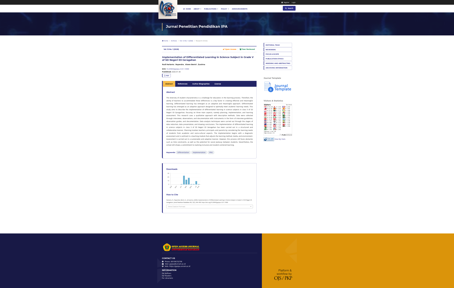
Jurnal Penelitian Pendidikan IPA (196, 26)
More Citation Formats (176, 206)
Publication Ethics (274, 59)
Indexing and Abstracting (278, 63)
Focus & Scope (272, 54)
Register (286, 2)
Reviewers (271, 50)
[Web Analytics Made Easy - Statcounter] (269, 139)
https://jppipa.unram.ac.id (179, 266)
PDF (167, 76)
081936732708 (176, 261)
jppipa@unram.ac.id (177, 264)
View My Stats (280, 139)
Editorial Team (273, 45)
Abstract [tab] (169, 84)
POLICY (224, 9)
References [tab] (182, 84)
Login (294, 2)
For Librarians (167, 278)
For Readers (166, 276)
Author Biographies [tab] (201, 84)
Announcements (239, 9)
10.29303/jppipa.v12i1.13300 (177, 69)
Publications (210, 9)
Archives (174, 41)
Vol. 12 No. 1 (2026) (186, 41)
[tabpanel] (209, 122)
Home (188, 9)
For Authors (166, 273)
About (197, 9)
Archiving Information (276, 68)
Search (290, 8)
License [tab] (217, 84)
